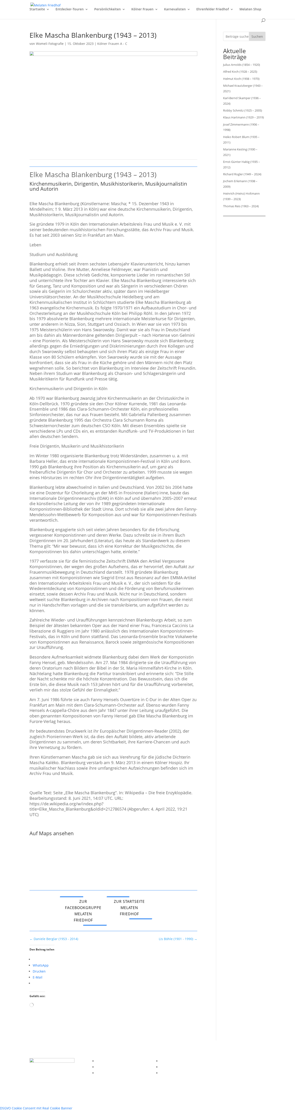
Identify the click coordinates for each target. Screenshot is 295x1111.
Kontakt (102, 1073)
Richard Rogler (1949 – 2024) (242, 174)
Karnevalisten (175, 9)
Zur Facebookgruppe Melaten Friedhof (83, 911)
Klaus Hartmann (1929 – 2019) (243, 117)
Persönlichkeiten (107, 9)
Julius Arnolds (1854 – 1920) (241, 65)
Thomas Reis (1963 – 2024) (241, 206)
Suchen (257, 36)
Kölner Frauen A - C (112, 43)
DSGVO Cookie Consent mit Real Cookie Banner (36, 1108)
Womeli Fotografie (50, 43)
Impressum (105, 1061)
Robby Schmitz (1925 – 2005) (242, 110)
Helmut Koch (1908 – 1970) (241, 79)
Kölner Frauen (142, 9)
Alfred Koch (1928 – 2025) (240, 71)
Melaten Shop (250, 9)
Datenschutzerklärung (113, 1067)
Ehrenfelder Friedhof (212, 9)
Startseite (37, 9)
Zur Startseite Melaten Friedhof (129, 907)
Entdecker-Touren (70, 9)
